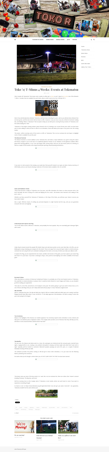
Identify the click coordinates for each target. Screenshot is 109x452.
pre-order (65, 96)
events (20, 407)
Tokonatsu (30, 409)
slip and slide (52, 407)
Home (82, 46)
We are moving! (19, 435)
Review (75, 39)
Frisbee (25, 407)
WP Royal (24, 449)
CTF (16, 407)
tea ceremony (64, 407)
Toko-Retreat (23, 409)
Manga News (60, 39)
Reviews (83, 56)
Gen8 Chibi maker (85, 63)
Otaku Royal (44, 407)
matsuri (38, 407)
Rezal (17, 413)
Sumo (58, 407)
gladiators (32, 407)
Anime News (50, 39)
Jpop (68, 39)
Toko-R (16, 409)
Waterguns (37, 409)
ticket (52, 96)
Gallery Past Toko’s (86, 67)
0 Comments (75, 413)
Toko (71, 407)
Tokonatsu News (37, 39)
